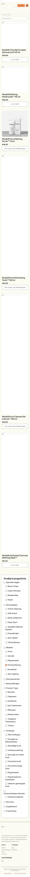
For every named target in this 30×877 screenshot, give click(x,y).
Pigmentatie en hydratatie (13, 778)
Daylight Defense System (14, 628)
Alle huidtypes (14, 735)
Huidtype (10, 731)
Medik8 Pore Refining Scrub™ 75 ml (12, 140)
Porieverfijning (14, 665)
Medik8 (9, 647)
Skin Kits (10, 802)
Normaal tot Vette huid (14, 756)
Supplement (11, 806)
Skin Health (13, 638)
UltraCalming (14, 642)
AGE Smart (12, 613)
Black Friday (13, 586)
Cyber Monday (14, 591)
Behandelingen (12, 684)
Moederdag (13, 595)
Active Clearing (14, 609)
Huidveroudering (15, 750)
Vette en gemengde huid (15, 784)
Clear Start (12, 622)
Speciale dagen (13, 582)
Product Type (12, 688)
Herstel (11, 656)
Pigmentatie (13, 660)
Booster (11, 692)
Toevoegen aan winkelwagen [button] (15, 148)
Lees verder (15, 59)
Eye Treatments (14, 705)
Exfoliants (12, 701)
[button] (15, 5)
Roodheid (12, 669)
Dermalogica (11, 605)
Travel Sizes (11, 811)
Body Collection (15, 618)
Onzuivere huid (14, 761)
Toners (11, 726)
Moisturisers (13, 714)
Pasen (10, 600)
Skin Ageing (13, 674)
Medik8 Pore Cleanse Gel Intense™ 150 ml (13, 417)
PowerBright (13, 633)
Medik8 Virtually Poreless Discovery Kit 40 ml (14, 51)
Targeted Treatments (10, 720)
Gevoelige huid (14, 746)
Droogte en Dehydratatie (11, 740)
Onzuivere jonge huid (13, 767)
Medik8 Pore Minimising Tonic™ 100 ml (13, 279)
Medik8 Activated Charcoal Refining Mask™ (15, 556)
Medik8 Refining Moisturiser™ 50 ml (11, 95)
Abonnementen (13, 679)
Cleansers (12, 696)
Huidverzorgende (15, 797)
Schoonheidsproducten (14, 793)
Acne (10, 651)
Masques (12, 710)
